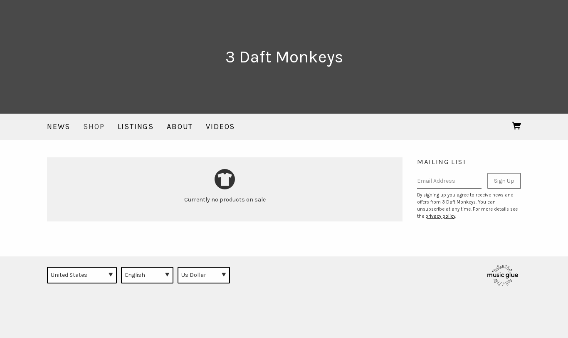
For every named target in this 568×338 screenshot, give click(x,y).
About (180, 126)
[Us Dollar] (204, 275)
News (58, 126)
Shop (93, 126)
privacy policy (440, 216)
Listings (136, 126)
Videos (220, 126)
